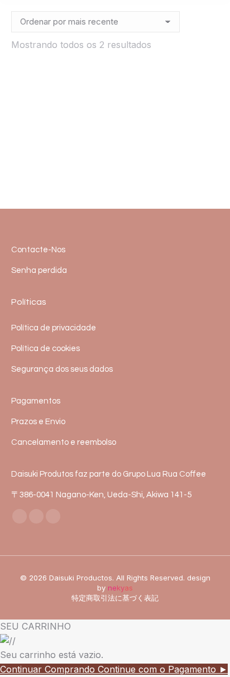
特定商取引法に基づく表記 (115, 597)
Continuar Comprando (49, 669)
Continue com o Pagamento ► (163, 669)
